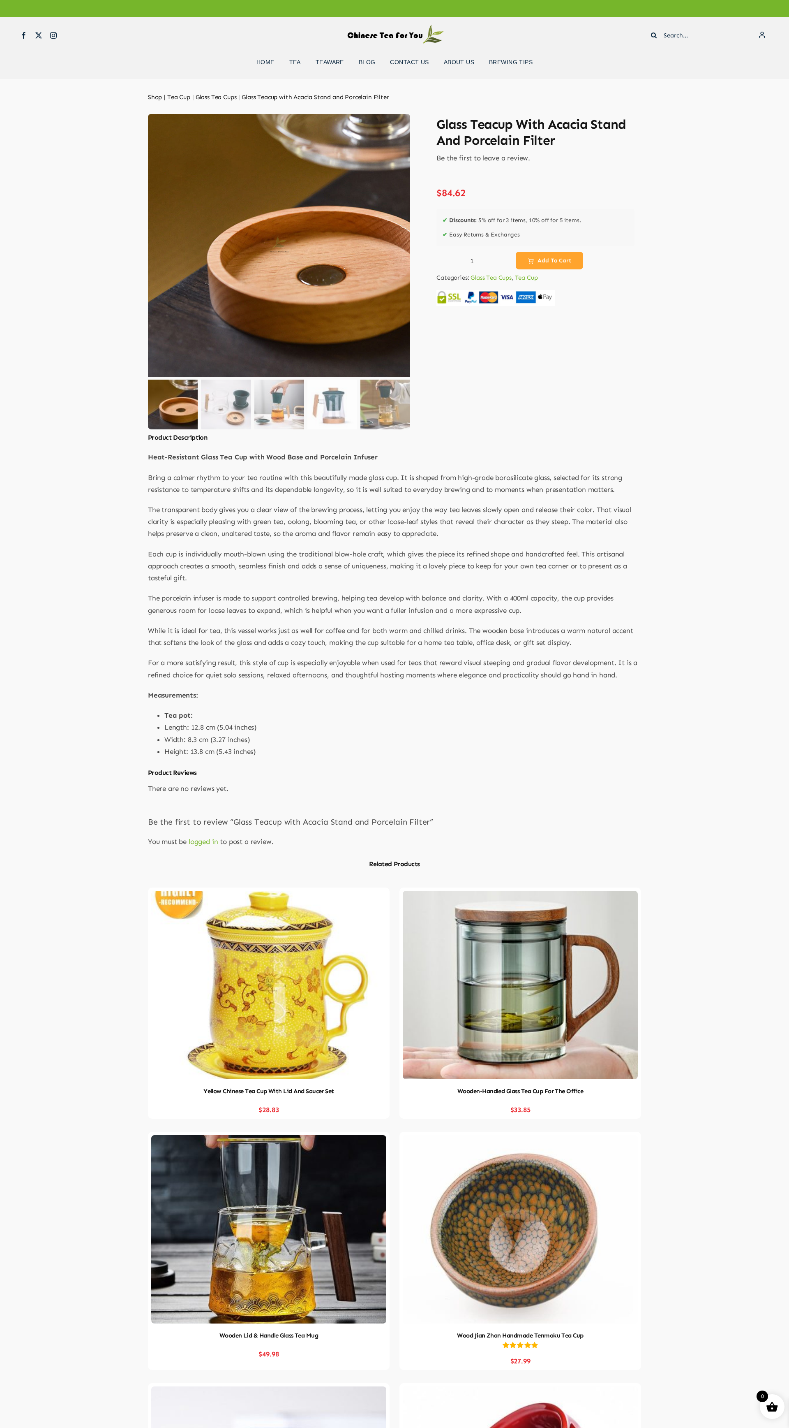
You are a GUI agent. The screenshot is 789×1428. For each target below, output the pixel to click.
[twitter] (38, 35)
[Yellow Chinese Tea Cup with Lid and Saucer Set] (268, 896)
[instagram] (53, 35)
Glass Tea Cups (491, 277)
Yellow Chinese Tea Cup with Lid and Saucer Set (268, 1091)
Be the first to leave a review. (483, 158)
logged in (203, 841)
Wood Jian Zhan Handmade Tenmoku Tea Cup (520, 1335)
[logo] (394, 28)
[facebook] (24, 35)
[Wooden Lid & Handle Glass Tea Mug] (268, 1141)
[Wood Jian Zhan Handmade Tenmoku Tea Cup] (520, 1141)
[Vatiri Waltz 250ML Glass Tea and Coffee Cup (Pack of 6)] (268, 1392)
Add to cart (554, 260)
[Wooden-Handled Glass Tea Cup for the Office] (520, 896)
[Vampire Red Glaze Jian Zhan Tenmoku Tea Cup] (520, 1392)
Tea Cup (526, 277)
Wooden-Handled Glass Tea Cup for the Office (520, 1091)
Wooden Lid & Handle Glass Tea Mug (268, 1335)
